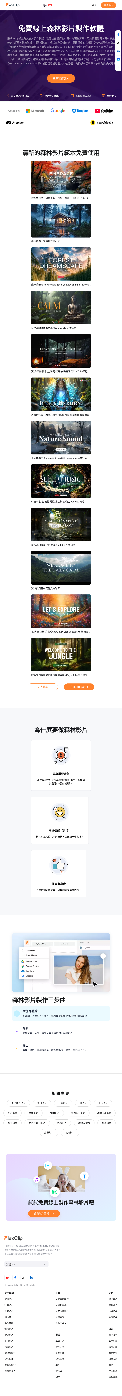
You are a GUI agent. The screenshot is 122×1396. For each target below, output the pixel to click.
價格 (111, 1364)
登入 (94, 5)
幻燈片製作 (10, 1353)
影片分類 (59, 1359)
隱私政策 (113, 1376)
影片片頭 (8, 1323)
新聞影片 (8, 1311)
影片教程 (113, 1317)
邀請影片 (8, 1347)
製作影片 (108, 5)
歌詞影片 (8, 1335)
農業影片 (49, 1132)
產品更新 (113, 1341)
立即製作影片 (78, 686)
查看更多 (8, 1370)
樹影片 (83, 1103)
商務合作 (113, 1353)
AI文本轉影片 (62, 1311)
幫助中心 (113, 1299)
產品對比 (59, 1353)
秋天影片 (12, 1123)
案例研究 (59, 1347)
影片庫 (58, 1370)
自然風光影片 (18, 1103)
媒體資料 (113, 1359)
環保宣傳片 (84, 1123)
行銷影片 (8, 1305)
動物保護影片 (104, 1113)
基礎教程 (113, 1311)
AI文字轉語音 (62, 1299)
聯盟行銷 (113, 1347)
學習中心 (59, 1341)
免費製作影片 (61, 78)
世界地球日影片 (37, 1123)
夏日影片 (42, 1103)
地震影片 (62, 1123)
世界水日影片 (78, 1113)
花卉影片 (70, 1132)
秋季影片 (106, 1123)
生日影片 (8, 1341)
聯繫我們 (113, 1305)
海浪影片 (12, 1113)
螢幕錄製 (59, 1317)
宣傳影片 (8, 1299)
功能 (57, 1376)
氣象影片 (33, 1113)
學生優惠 (113, 1370)
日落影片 (63, 1103)
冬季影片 (55, 1113)
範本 (45, 5)
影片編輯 (8, 1359)
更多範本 (43, 686)
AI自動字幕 (61, 1305)
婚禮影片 (8, 1329)
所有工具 (59, 1323)
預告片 (7, 1317)
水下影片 (103, 1103)
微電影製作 (10, 1364)
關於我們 (113, 1335)
